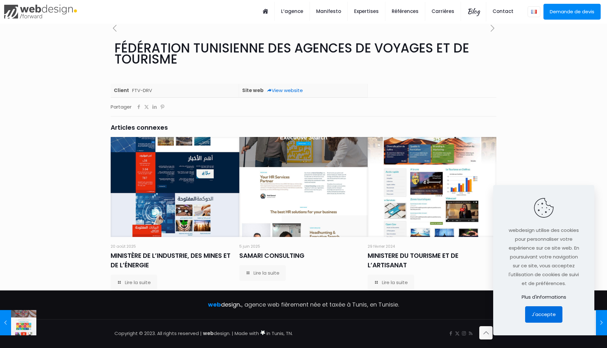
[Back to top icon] (486, 332)
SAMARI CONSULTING (271, 255)
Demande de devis (572, 11)
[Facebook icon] (450, 333)
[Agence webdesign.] (40, 11)
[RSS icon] (470, 333)
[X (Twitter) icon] (457, 333)
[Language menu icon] (534, 11)
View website (287, 90)
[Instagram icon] (464, 333)
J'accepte (544, 314)
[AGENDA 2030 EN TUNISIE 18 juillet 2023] (18, 322)
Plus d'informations (544, 297)
